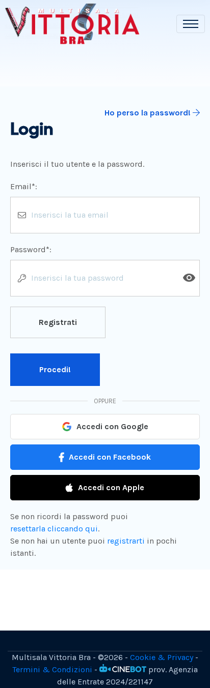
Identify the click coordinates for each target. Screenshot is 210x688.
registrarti (126, 541)
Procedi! (55, 369)
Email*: (23, 186)
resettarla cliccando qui (54, 528)
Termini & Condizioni (52, 669)
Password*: (30, 249)
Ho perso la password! (148, 112)
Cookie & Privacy (161, 657)
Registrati (58, 322)
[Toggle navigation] (190, 24)
